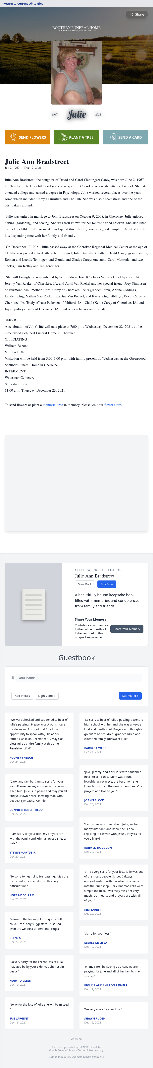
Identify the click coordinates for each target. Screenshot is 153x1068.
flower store (112, 404)
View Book (85, 584)
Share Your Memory (127, 629)
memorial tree (53, 404)
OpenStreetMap (81, 1056)
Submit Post (130, 696)
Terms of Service (87, 1050)
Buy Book (107, 584)
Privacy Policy (65, 1050)
